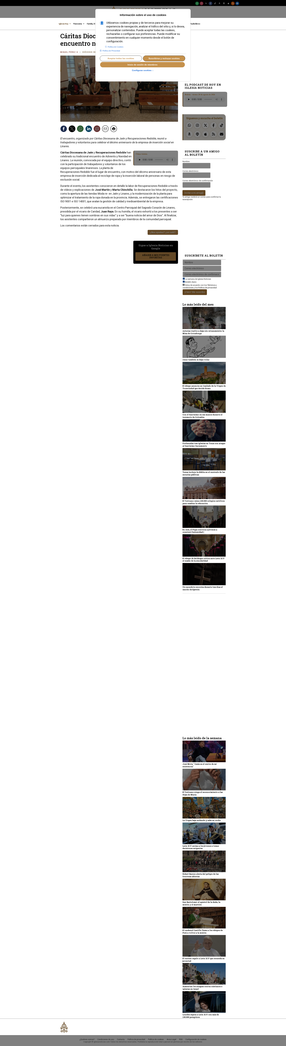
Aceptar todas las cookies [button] (121, 58)
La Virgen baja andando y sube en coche (201, 820)
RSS (180, 1039)
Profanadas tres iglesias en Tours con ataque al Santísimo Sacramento (203, 444)
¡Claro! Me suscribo (195, 292)
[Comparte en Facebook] (64, 129)
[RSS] (233, 3)
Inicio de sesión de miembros (142, 64)
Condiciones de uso (105, 1039)
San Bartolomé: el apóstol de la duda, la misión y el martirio (201, 903)
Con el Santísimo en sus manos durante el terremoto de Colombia (202, 415)
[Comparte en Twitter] (72, 129)
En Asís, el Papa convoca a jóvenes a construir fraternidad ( (199, 530)
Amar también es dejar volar (195, 359)
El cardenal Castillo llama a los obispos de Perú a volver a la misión (202, 931)
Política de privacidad (207, 287)
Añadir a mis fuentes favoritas (155, 256)
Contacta (121, 1039)
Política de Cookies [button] (115, 47)
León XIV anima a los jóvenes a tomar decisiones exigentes (200, 847)
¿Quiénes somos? (87, 1039)
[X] (206, 3)
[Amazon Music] (219, 3)
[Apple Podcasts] (228, 3)
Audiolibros (195, 24)
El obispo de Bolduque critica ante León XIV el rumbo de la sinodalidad (203, 559)
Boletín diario (190, 282)
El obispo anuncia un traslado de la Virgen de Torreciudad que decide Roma (204, 387)
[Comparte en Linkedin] (89, 129)
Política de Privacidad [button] (111, 51)
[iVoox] (224, 3)
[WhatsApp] (197, 3)
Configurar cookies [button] (142, 70)
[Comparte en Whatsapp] (80, 129)
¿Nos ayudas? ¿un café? (163, 232)
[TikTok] (215, 3)
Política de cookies (156, 1039)
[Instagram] (201, 3)
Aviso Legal (171, 1039)
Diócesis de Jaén (92, 52)
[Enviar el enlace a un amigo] (105, 129)
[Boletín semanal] (237, 3)
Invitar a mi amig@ (193, 192)
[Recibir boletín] (97, 129)
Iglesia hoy (63, 24)
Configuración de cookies (195, 1039)
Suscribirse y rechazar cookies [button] (164, 58)
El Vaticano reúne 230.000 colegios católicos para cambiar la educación (203, 502)
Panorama (77, 24)
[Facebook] (210, 3)
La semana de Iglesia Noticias (198, 279)
